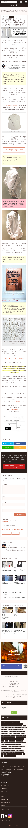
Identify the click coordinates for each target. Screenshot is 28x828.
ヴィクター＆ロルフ (4, 750)
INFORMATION (5, 785)
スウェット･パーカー (17, 735)
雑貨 (13, 752)
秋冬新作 (5, 752)
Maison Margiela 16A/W (14, 683)
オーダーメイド (20, 729)
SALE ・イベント (5, 791)
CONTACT (18, 401)
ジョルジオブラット (9, 735)
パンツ (17, 740)
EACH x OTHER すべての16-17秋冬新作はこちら (14, 150)
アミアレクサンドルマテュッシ (6, 723)
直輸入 (2, 752)
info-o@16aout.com (16, 409)
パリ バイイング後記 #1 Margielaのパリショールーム (14, 686)
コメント (4, 484)
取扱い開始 (10, 750)
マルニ (5, 744)
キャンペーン (17, 529)
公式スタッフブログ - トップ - (8, 820)
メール (4, 502)
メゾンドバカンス (18, 744)
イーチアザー (5, 529)
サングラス (6, 733)
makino (8, 545)
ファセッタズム (9, 742)
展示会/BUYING (4, 799)
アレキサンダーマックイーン (17, 723)
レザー (23, 746)
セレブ (10, 737)
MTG (5, 755)
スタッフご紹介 (5, 809)
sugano (17, 697)
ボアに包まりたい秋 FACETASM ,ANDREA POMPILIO (12, 593)
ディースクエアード (19, 737)
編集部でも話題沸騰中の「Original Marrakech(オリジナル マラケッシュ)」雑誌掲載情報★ (14, 690)
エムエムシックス (4, 729)
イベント (11, 529)
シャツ (23, 529)
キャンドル (3, 731)
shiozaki (17, 684)
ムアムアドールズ (11, 744)
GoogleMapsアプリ (6, 771)
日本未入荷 (18, 750)
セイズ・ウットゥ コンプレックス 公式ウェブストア (13, 766)
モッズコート (10, 746)
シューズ (22, 733)
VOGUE (14, 755)
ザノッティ (15, 733)
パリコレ (6, 740)
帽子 (14, 750)
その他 (2, 796)
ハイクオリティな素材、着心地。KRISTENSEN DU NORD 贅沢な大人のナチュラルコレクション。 (14, 695)
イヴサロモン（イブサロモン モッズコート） (13, 727)
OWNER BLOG (4, 788)
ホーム (3, 9)
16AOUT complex (18, 752)
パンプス (20, 740)
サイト (4, 508)
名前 (3, 496)
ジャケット (3, 735)
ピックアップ (3, 742)
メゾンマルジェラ (4, 746)
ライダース (19, 746)
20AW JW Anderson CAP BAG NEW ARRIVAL (14, 676)
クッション (11, 731)
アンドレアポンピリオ (4, 725)
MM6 (2, 755)
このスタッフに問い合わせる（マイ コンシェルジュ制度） (14, 466)
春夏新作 (22, 750)
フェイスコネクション (16, 742)
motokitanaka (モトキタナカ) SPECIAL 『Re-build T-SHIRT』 (14, 680)
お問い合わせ (21, 2)
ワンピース (18, 748)
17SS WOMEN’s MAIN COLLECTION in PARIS (14, 597)
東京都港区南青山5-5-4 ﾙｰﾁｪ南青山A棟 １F (14, 769)
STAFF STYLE (7, 9)
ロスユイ (16, 677)
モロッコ (15, 746)
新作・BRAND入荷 (5, 802)
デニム (25, 737)
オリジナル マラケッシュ (12, 729)
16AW (23, 752)
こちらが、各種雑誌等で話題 (9, 105)
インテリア (3, 727)
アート (10, 725)
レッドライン (3, 748)
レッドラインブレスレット (10, 748)
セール (14, 737)
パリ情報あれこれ (12, 740)
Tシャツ (11, 755)
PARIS (8, 755)
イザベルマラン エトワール (17, 725)
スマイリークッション (4, 737)
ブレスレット (23, 742)
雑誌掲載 (9, 752)
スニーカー (23, 735)
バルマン (2, 740)
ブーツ (2, 744)
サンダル (10, 733)
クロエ (23, 731)
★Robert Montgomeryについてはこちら (14, 358)
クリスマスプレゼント (17, 731)
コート (2, 733)
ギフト (7, 731)
